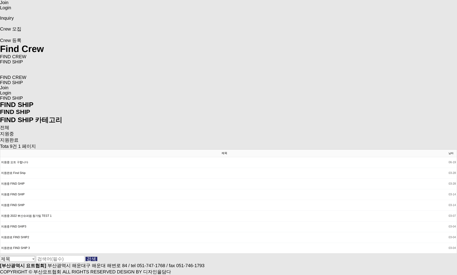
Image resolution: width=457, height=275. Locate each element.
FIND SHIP (11, 61)
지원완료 (9, 140)
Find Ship (19, 172)
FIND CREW (13, 56)
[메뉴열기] (0, 67)
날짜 (450, 153)
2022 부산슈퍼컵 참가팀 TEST (31, 215)
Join (4, 2)
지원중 (7, 133)
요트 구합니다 (19, 162)
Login (5, 7)
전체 (4, 127)
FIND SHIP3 (18, 226)
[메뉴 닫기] (0, 72)
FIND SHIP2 (21, 237)
